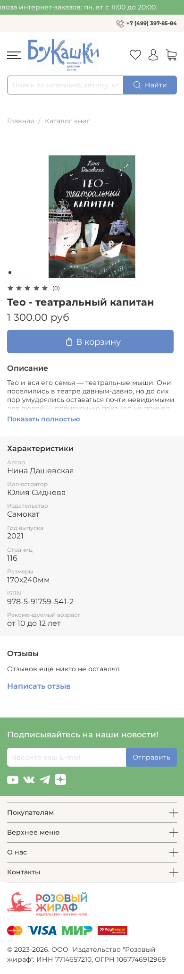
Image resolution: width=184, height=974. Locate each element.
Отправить (151, 757)
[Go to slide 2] (16, 272)
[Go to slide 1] (9, 272)
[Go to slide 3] (23, 272)
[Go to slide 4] (29, 272)
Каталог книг (67, 121)
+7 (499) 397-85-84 (151, 23)
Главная (20, 121)
